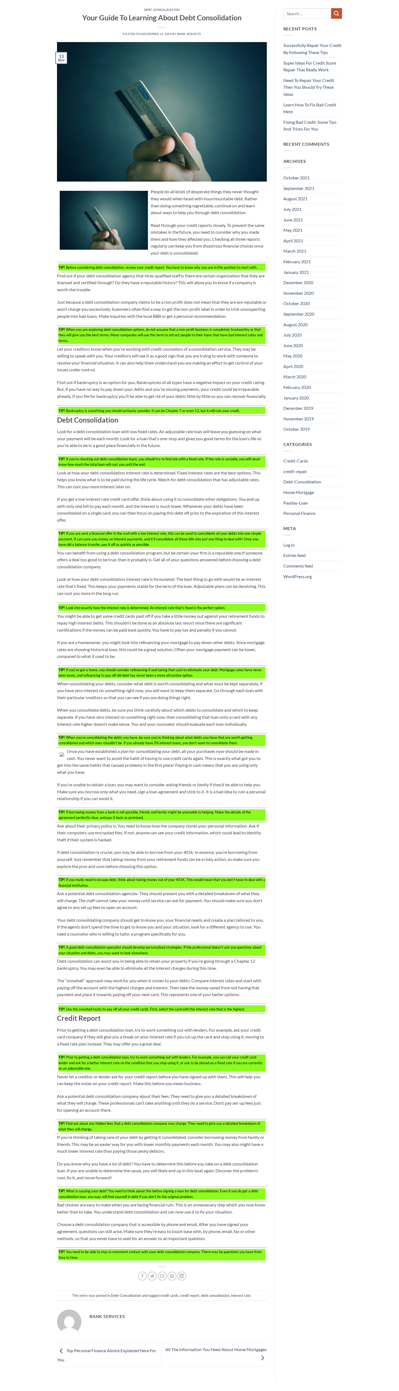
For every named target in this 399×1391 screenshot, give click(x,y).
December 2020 (298, 282)
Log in (288, 544)
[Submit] (336, 13)
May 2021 (292, 230)
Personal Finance (299, 513)
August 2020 (295, 324)
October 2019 (296, 429)
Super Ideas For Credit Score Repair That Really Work (309, 66)
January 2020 (296, 397)
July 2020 (292, 334)
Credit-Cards (295, 460)
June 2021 (293, 219)
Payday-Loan (295, 502)
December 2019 (298, 408)
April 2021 (293, 240)
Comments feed (298, 565)
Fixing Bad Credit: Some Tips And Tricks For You (310, 125)
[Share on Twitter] (152, 1276)
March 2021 (294, 251)
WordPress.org (297, 576)
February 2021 (297, 261)
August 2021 (295, 198)
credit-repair (295, 471)
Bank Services (189, 34)
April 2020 (293, 366)
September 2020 (298, 313)
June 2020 (293, 345)
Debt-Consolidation (162, 9)
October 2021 (296, 177)
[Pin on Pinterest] (171, 1276)
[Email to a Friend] (162, 1276)
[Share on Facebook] (142, 1276)
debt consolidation (215, 1295)
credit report (189, 1295)
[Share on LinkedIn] (181, 1276)
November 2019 (298, 418)
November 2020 (298, 293)
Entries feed (294, 555)
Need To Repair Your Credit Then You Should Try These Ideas (308, 87)
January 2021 (296, 272)
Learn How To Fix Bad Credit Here (309, 108)
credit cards (169, 1295)
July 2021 (292, 209)
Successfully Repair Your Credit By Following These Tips (312, 49)
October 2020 (296, 303)
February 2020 (297, 387)
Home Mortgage (298, 492)
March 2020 (294, 376)
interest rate (241, 1295)
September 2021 (298, 188)
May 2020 (292, 355)
